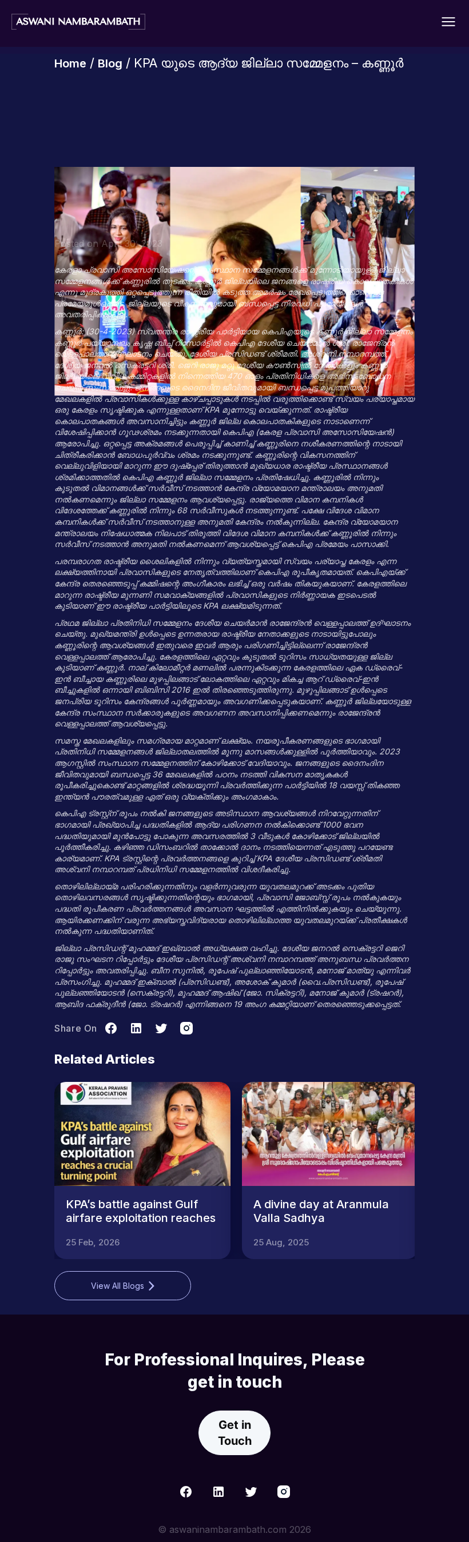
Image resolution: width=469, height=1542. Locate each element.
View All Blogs (117, 1286)
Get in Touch (235, 1433)
